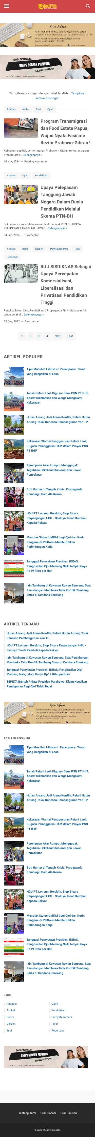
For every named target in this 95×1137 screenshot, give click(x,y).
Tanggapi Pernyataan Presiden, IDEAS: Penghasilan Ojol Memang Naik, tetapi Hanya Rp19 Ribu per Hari (57, 566)
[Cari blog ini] (88, 6)
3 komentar (32, 321)
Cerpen (39, 248)
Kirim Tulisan (68, 1113)
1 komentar (31, 235)
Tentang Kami (27, 1113)
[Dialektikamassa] (47, 6)
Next (58, 336)
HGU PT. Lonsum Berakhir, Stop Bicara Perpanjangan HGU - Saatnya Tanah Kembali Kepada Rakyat (56, 518)
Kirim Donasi (48, 1113)
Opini (50, 109)
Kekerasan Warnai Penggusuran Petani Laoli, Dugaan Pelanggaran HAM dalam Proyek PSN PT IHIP (57, 446)
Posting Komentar (35, 161)
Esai (38, 109)
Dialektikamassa (52, 1130)
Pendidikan (41, 175)
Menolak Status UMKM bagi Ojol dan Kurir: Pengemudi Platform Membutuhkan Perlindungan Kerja (56, 542)
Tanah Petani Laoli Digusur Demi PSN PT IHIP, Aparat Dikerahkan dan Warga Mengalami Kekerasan (58, 398)
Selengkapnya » (32, 155)
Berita (25, 248)
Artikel (25, 109)
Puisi (77, 248)
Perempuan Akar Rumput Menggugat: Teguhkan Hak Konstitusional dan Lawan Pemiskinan (54, 470)
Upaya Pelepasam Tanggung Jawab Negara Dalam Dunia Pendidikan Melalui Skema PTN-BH (62, 202)
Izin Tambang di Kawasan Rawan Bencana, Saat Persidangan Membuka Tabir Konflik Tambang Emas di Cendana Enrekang (59, 590)
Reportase (12, 257)
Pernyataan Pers (59, 248)
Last (70, 336)
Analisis (11, 109)
